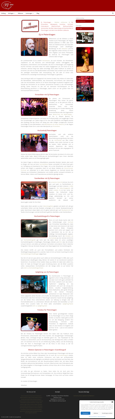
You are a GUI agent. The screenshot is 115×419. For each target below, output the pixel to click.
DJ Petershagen (38, 411)
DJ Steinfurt (35, 399)
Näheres (20, 13)
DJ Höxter (39, 397)
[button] (112, 402)
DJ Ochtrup (32, 404)
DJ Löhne (35, 406)
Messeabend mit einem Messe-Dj (54, 124)
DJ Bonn (28, 399)
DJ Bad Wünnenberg (37, 409)
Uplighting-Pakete (67, 304)
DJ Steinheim (24, 406)
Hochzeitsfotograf (62, 355)
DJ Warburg (39, 404)
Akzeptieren (85, 413)
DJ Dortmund (30, 395)
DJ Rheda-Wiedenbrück (30, 409)
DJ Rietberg (34, 411)
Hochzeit (70, 222)
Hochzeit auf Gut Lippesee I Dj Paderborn (83, 395)
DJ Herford (32, 397)
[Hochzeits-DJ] (85, 60)
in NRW (71, 186)
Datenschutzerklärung (93, 416)
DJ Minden (36, 397)
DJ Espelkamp (31, 407)
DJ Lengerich (29, 412)
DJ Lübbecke (28, 402)
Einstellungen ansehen (107, 413)
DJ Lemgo (24, 404)
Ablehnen (96, 413)
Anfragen (11, 13)
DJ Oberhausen (37, 395)
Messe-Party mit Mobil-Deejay (62, 114)
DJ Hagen (29, 397)
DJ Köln (22, 395)
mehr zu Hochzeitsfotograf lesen (33, 268)
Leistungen (29, 13)
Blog (38, 13)
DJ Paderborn (25, 397)
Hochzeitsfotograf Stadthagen (30, 254)
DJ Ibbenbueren (32, 402)
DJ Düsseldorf (25, 395)
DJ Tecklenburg (26, 411)
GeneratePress (17, 417)
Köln (60, 242)
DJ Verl (33, 406)
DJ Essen (33, 395)
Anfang (3, 13)
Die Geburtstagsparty (63, 188)
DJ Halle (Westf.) (34, 412)
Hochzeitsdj (57, 140)
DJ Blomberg (39, 406)
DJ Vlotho (28, 404)
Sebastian (65, 49)
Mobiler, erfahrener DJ (62, 22)
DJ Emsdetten (29, 406)
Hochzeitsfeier (44, 164)
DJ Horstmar (35, 407)
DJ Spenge (37, 402)
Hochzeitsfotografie (30, 240)
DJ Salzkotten (26, 407)
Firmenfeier (56, 126)
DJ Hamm (31, 399)
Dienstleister (46, 60)
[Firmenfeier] (85, 88)
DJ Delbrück (39, 407)
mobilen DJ (56, 190)
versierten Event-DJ (56, 182)
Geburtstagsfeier (48, 206)
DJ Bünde (30, 411)
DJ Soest (25, 399)
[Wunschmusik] (85, 38)
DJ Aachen (38, 399)
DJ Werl (23, 411)
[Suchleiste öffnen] (113, 13)
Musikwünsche (66, 210)
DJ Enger (35, 404)
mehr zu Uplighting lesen (39, 306)
